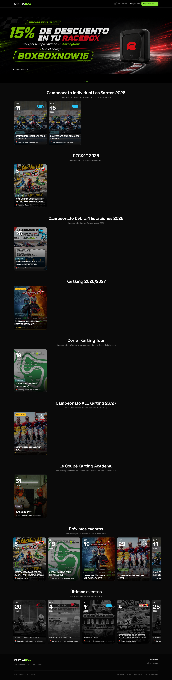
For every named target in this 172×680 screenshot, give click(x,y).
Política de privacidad (124, 674)
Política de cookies (151, 674)
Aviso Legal (138, 674)
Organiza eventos (149, 4)
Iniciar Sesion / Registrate (129, 4)
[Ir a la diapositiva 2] (87, 81)
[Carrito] (115, 4)
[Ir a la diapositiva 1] (85, 81)
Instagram (154, 663)
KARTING (22, 4)
